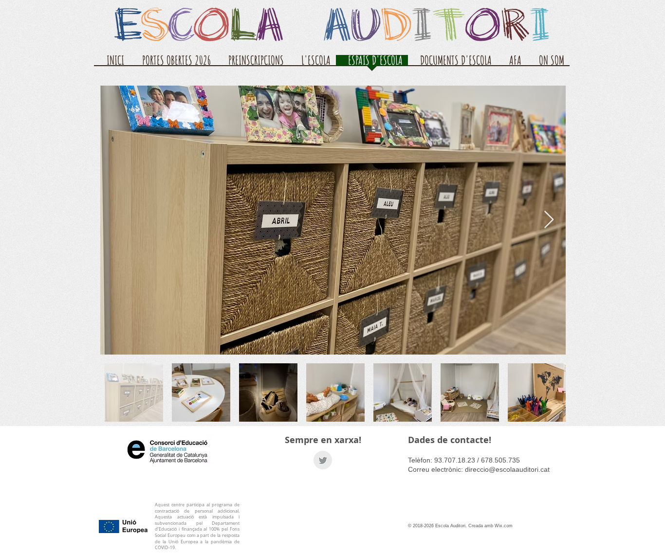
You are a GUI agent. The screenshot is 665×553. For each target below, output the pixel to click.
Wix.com (504, 525)
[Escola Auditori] (323, 460)
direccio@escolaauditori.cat (507, 469)
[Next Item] (548, 220)
